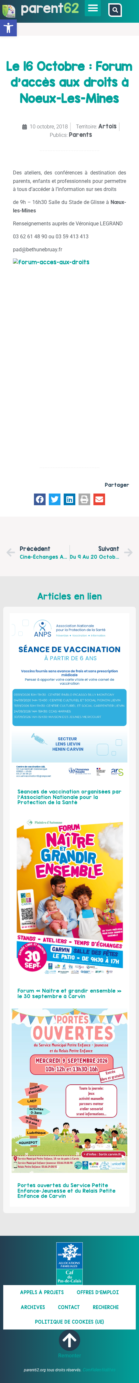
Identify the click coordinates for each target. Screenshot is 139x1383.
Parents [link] (80, 134)
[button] (93, 8)
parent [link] (42, 8)
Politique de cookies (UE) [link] (69, 1322)
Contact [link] (69, 1307)
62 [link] (71, 8)
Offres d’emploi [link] (98, 1292)
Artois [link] (107, 126)
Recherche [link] (106, 1307)
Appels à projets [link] (42, 1292)
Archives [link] (33, 1307)
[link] (8, 27)
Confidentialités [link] (98, 1369)
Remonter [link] (69, 1356)
